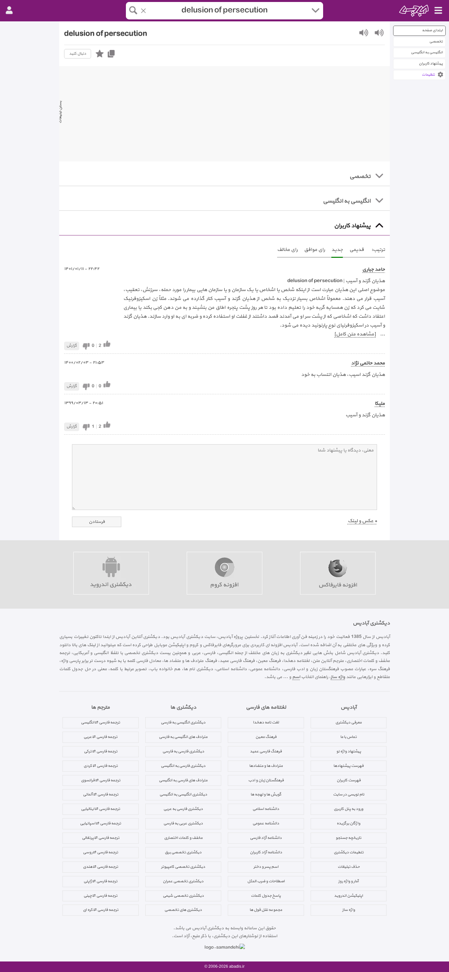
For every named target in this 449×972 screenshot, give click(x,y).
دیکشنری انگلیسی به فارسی (183, 722)
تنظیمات (428, 75)
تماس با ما (348, 737)
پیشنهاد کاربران (431, 63)
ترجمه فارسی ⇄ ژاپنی (100, 881)
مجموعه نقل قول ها (265, 910)
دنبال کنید (77, 54)
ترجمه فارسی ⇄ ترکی (100, 751)
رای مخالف (287, 250)
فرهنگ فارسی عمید (266, 751)
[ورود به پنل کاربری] (9, 10)
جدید (337, 250)
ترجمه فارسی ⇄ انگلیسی (100, 722)
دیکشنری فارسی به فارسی (183, 751)
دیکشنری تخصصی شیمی (183, 896)
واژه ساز (338, 676)
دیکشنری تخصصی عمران (183, 881)
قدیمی (356, 250)
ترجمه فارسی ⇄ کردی (100, 766)
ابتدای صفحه (432, 30)
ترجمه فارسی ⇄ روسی (100, 852)
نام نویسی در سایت (348, 794)
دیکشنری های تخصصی (183, 910)
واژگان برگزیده (348, 823)
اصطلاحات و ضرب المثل (266, 881)
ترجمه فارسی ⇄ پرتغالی (100, 838)
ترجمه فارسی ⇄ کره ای (100, 910)
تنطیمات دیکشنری (349, 852)
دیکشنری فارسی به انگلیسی (183, 766)
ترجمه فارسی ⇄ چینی (100, 896)
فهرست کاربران (349, 780)
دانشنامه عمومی (265, 823)
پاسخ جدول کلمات (266, 896)
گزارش (71, 346)
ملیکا (380, 403)
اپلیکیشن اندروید (348, 896)
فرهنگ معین (265, 737)
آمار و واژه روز (348, 881)
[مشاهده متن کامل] (355, 334)
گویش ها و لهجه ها (265, 794)
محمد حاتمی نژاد (368, 363)
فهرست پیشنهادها (348, 766)
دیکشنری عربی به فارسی (183, 823)
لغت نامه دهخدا (266, 722)
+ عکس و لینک (362, 521)
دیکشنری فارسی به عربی (183, 809)
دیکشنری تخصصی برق (183, 852)
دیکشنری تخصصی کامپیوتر (183, 867)
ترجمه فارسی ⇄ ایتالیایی (100, 809)
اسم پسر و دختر (265, 867)
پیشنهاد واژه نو (348, 751)
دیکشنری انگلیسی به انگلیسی (183, 794)
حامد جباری (373, 269)
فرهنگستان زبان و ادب (266, 780)
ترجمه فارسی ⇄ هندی (100, 867)
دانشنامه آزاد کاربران (266, 852)
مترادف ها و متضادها (266, 766)
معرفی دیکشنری (348, 722)
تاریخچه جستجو (348, 838)
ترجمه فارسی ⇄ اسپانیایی (100, 823)
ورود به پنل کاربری (348, 809)
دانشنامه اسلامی (265, 809)
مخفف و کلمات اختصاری (183, 838)
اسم (296, 676)
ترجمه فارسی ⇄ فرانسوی (100, 780)
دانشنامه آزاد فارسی (266, 838)
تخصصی (436, 41)
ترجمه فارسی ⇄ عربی (100, 737)
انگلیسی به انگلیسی (427, 52)
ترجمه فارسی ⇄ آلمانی (100, 794)
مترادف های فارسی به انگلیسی (183, 780)
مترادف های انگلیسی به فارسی (183, 737)
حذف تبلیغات (349, 867)
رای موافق (314, 250)
